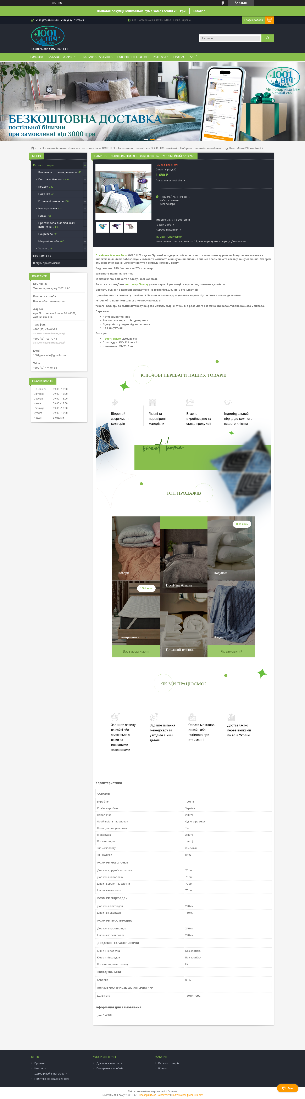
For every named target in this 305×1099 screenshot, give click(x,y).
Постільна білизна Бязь (111, 255)
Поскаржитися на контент (154, 1095)
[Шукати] (267, 38)
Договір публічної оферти (50, 1073)
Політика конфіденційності (51, 1078)
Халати (43, 248)
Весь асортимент (136, 651)
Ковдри (43, 186)
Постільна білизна (54, 148)
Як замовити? (231, 651)
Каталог (199, 11)
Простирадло (111, 338)
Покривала (45, 234)
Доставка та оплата (97, 56)
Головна (36, 56)
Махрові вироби (48, 241)
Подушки (44, 194)
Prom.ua (172, 1091)
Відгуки (162, 1068)
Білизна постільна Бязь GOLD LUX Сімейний (147, 148)
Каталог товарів (60, 56)
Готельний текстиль (51, 201)
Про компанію (42, 255)
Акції (193, 56)
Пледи (42, 215)
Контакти (161, 56)
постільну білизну (136, 284)
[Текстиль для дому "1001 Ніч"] (48, 36)
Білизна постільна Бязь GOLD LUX (92, 148)
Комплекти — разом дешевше (57, 172)
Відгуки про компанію (47, 263)
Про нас (179, 56)
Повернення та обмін (133, 56)
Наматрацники (47, 208)
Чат (290, 1088)
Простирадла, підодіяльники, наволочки (57, 224)
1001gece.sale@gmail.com (49, 355)
